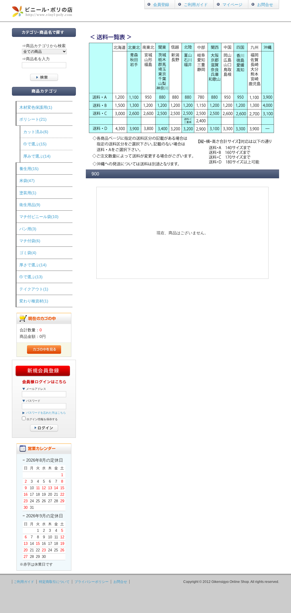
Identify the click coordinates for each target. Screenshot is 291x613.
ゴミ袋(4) (27, 252)
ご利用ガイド (196, 4)
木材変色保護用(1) (35, 107)
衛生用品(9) (29, 204)
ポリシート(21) (33, 119)
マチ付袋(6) (29, 240)
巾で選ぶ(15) (35, 144)
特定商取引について (54, 582)
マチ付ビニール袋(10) (39, 216)
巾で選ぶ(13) (31, 277)
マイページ (232, 4)
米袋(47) (27, 180)
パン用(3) (27, 229)
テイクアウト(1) (33, 289)
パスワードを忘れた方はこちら (46, 412)
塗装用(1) (27, 193)
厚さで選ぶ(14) (33, 265)
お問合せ (265, 4)
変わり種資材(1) (33, 301)
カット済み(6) (35, 131)
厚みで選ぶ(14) (37, 156)
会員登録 (161, 4)
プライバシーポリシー (91, 582)
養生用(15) (29, 168)
